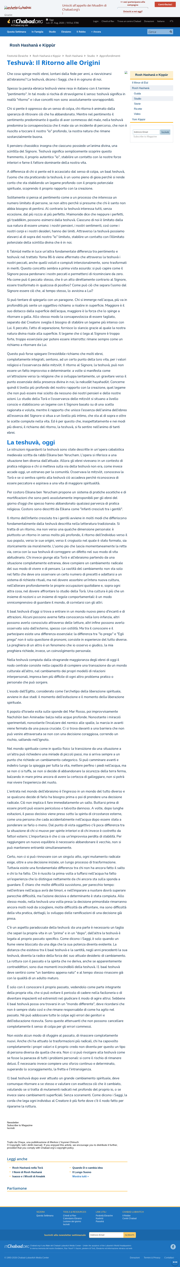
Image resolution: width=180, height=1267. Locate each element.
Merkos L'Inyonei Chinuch (64, 1142)
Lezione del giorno (72, 1221)
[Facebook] (173, 1246)
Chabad (56, 1245)
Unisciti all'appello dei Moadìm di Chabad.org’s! (84, 9)
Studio (52, 31)
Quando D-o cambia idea (87, 1167)
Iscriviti (66, 1224)
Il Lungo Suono (81, 1172)
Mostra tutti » (80, 1176)
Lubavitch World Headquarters (118, 1245)
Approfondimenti (109, 56)
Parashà (100, 1221)
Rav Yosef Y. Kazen (72, 1248)
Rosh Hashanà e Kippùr (32, 45)
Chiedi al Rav (108, 21)
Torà (93, 1248)
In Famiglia (37, 31)
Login (95, 21)
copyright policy (64, 1147)
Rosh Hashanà (74, 56)
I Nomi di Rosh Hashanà (27, 1172)
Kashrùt (99, 1218)
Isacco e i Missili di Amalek (28, 1176)
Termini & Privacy (152, 1257)
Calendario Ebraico (72, 1218)
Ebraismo (66, 31)
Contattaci (169, 1257)
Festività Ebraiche (17, 56)
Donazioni (149, 21)
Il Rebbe (81, 31)
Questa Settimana (16, 31)
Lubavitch (65, 1245)
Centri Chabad (130, 1218)
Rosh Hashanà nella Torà (27, 1167)
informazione (112, 1248)
